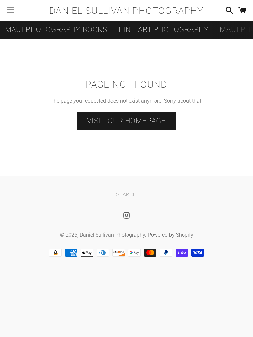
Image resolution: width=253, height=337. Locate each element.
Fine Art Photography (164, 29)
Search (126, 195)
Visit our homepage (126, 121)
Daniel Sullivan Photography (126, 10)
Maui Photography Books (56, 29)
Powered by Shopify (170, 235)
